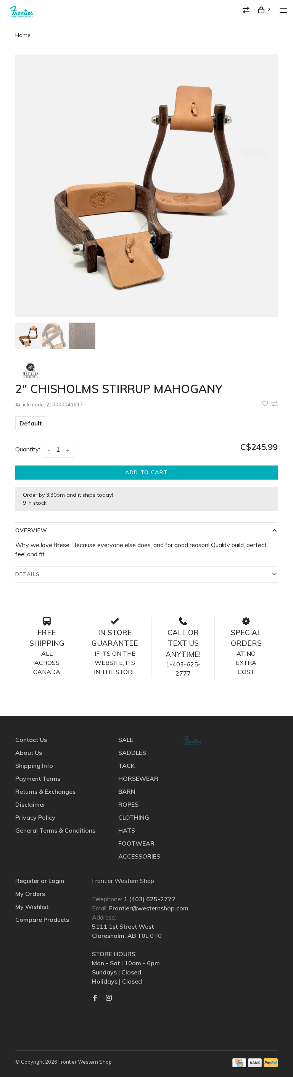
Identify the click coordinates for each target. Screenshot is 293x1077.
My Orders (30, 893)
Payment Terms (37, 778)
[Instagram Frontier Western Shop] (109, 998)
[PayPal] (271, 1065)
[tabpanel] (146, 186)
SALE (125, 739)
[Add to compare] (275, 404)
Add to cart (146, 472)
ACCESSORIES (139, 856)
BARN (126, 791)
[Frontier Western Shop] (192, 740)
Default (30, 423)
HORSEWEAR (138, 778)
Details (27, 574)
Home (23, 35)
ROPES (128, 804)
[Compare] (247, 11)
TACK (126, 765)
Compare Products (42, 919)
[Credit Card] (239, 1065)
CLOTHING (133, 817)
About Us (28, 752)
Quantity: (27, 449)
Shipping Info (34, 765)
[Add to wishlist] (266, 404)
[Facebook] (95, 998)
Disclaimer (30, 804)
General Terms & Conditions (55, 830)
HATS (126, 830)
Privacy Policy (35, 817)
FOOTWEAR (136, 843)
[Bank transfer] (255, 1065)
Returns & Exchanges (45, 791)
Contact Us (31, 739)
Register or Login (39, 880)
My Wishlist (31, 906)
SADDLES (132, 752)
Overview (31, 530)
